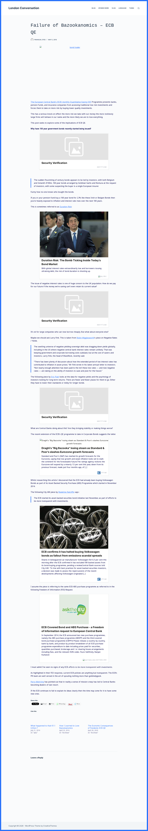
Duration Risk (66, 206)
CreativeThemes (50, 826)
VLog (114, 8)
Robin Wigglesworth (85, 337)
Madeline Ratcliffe (66, 492)
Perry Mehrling (37, 682)
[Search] (138, 8)
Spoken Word (103, 8)
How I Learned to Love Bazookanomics (69, 726)
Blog (94, 8)
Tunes (131, 8)
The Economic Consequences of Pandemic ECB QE (100, 726)
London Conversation (24, 8)
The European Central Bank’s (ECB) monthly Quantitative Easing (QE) (61, 102)
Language (122, 8)
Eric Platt (55, 377)
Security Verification (54, 162)
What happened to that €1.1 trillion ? (43, 726)
